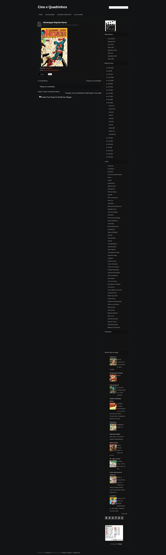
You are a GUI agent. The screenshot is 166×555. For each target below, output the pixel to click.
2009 (109, 71)
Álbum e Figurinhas (113, 197)
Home (41, 14)
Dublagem (110, 41)
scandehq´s (113, 496)
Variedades (111, 56)
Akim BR (110, 194)
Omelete (110, 241)
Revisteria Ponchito (113, 319)
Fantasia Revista (112, 293)
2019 (109, 102)
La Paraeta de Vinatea (113, 252)
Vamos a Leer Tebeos (113, 304)
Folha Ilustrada (111, 238)
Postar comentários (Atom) (51, 91)
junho (110, 121)
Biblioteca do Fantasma (114, 327)
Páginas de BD (112, 186)
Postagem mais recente (72, 93)
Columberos (111, 169)
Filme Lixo (110, 200)
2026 (109, 157)
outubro (111, 131)
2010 (109, 74)
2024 (109, 150)
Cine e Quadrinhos (52, 7)
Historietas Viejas (112, 255)
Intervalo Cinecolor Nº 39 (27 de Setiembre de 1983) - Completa (117, 364)
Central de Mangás (113, 212)
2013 (109, 83)
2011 (109, 77)
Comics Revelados (113, 264)
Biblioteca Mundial (112, 313)
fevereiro (111, 109)
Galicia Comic (111, 307)
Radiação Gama (112, 209)
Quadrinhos (75, 25)
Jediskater (110, 258)
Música (109, 47)
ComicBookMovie (112, 244)
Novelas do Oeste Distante (115, 301)
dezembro (111, 134)
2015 (109, 90)
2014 (109, 87)
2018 (109, 99)
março (110, 112)
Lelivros (110, 180)
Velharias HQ (111, 189)
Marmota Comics (112, 321)
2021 (109, 141)
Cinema (110, 38)
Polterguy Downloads (113, 269)
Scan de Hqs (111, 287)
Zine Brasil (110, 166)
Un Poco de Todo (112, 281)
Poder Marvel (111, 278)
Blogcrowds (49, 14)
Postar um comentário (93, 81)
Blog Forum (78, 14)
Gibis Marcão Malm (113, 324)
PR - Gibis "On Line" (115, 459)
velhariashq (113, 422)
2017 (109, 96)
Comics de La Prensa (113, 267)
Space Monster (112, 249)
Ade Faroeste (111, 310)
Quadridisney (111, 183)
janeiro (110, 105)
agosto (110, 128)
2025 (109, 154)
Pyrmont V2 (49, 552)
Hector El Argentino (113, 275)
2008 (109, 68)
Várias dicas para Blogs (114, 218)
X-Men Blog (111, 223)
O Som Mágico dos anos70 (115, 290)
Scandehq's (111, 203)
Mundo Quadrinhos (113, 220)
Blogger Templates (64, 14)
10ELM (118, 375)
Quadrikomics (111, 229)
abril (110, 115)
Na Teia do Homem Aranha (115, 174)
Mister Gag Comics (113, 295)
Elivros (109, 177)
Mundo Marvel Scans (113, 226)
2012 (109, 80)
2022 (109, 144)
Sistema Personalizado (114, 272)
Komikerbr (110, 171)
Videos (109, 59)
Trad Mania (111, 215)
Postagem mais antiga (94, 93)
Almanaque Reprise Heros (55, 22)
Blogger (120, 544)
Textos (109, 53)
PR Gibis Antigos (112, 192)
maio (110, 118)
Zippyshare (49, 68)
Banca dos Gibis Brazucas (51, 70)
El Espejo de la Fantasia (114, 284)
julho (110, 124)
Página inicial (84, 93)
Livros (109, 44)
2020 (109, 138)
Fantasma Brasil (112, 246)
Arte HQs (110, 235)
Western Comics (112, 261)
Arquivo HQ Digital (112, 232)
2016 (109, 93)
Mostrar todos (124, 513)
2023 (109, 147)
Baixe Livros (111, 316)
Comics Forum (111, 298)
